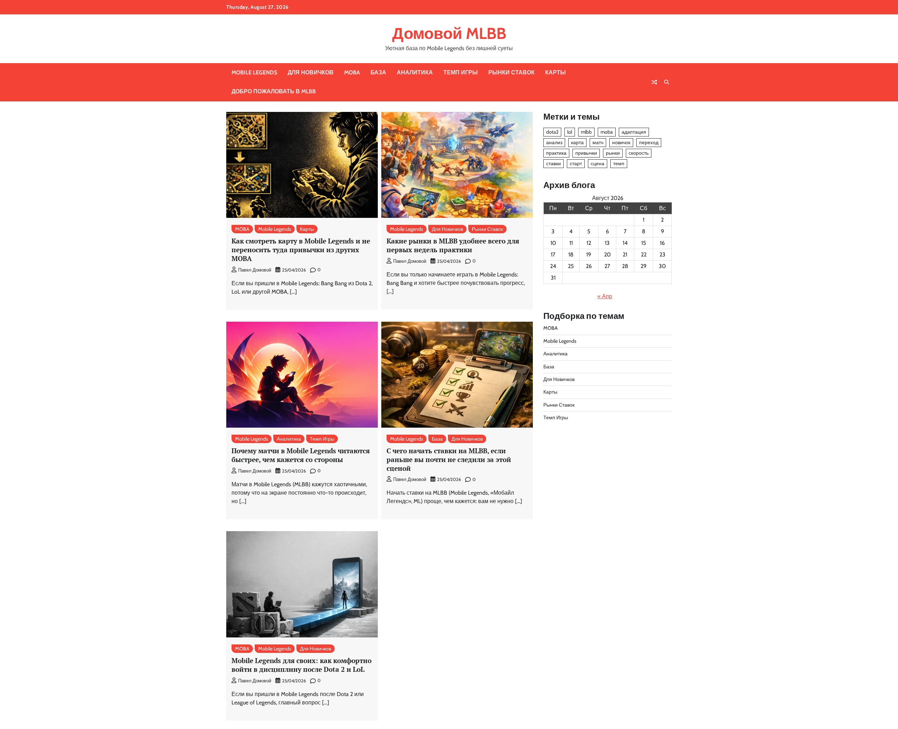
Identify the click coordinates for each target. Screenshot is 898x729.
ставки (553, 163)
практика (556, 153)
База (378, 72)
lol (569, 132)
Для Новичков (311, 72)
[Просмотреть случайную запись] (654, 82)
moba (607, 132)
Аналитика (415, 72)
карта (577, 142)
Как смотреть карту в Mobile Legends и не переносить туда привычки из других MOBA (301, 249)
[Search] (666, 82)
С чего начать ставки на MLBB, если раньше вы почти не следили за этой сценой (449, 459)
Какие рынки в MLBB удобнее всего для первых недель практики (453, 245)
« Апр (604, 296)
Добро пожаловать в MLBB (274, 91)
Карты (555, 72)
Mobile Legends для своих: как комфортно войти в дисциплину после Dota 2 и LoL (301, 665)
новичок (621, 142)
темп (618, 163)
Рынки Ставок (511, 72)
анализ (554, 142)
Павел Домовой (254, 270)
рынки (613, 153)
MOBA (352, 72)
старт (576, 163)
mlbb (586, 132)
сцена (597, 163)
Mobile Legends (254, 72)
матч (597, 142)
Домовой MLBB (449, 33)
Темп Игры (460, 72)
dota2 (552, 132)
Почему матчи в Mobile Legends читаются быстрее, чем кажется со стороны (301, 455)
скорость (639, 153)
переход (648, 142)
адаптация (634, 132)
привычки (586, 153)
